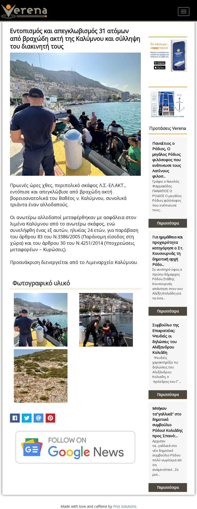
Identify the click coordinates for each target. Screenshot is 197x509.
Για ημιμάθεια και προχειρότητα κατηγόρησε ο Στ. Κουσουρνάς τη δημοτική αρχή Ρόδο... (167, 250)
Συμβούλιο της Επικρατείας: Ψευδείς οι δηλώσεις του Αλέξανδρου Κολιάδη (165, 338)
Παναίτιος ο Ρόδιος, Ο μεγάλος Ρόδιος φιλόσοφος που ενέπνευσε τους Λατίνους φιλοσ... (166, 160)
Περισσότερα (168, 223)
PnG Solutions (124, 506)
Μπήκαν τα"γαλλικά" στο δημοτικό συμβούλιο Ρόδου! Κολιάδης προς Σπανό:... (167, 422)
